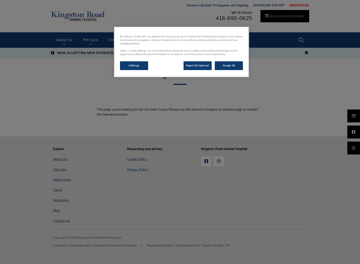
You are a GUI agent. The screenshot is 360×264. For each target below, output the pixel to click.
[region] (181, 51)
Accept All (229, 65)
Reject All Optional (197, 65)
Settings (134, 65)
